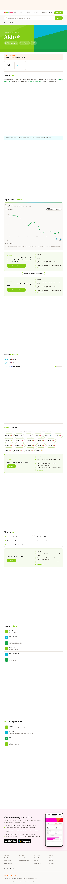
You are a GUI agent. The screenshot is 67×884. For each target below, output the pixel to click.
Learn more (40, 267)
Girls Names (7, 858)
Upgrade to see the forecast (16, 266)
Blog (50, 858)
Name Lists (22, 858)
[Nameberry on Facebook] (7, 869)
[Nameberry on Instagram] (13, 869)
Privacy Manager (26, 881)
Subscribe (59, 12)
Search (59, 18)
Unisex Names (8, 863)
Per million (58, 209)
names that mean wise (34, 81)
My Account (37, 863)
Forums (36, 12)
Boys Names (7, 860)
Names (14, 12)
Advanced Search (24, 860)
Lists (22, 12)
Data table (10, 243)
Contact (51, 863)
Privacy (19, 881)
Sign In (50, 12)
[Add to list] (18, 36)
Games (44, 12)
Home (5, 23)
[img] (33, 224)
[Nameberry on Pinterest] (10, 869)
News (28, 12)
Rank (48, 209)
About (51, 860)
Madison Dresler (9, 32)
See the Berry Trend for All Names (33, 273)
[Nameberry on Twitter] (5, 869)
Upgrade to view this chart (16, 290)
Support (33, 881)
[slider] (56, 239)
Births (52, 209)
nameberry (10, 875)
